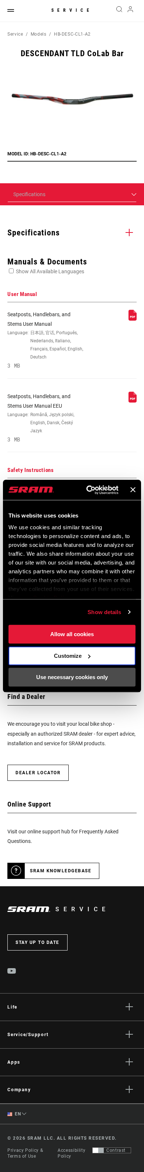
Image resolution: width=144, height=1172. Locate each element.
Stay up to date (37, 942)
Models (39, 34)
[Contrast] (98, 1150)
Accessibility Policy (71, 1153)
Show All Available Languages (50, 271)
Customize (68, 656)
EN (17, 1114)
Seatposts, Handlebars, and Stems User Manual (45, 340)
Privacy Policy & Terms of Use (25, 1153)
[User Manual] (132, 319)
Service (72, 10)
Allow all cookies (72, 634)
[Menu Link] (10, 11)
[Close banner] (133, 490)
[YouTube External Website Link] (11, 971)
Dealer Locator (38, 772)
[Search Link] (119, 11)
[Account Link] (131, 11)
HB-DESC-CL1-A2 (72, 34)
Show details (104, 612)
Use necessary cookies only (72, 677)
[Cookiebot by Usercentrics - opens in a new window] (89, 490)
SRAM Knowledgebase (60, 870)
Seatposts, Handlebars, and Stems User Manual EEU (40, 418)
